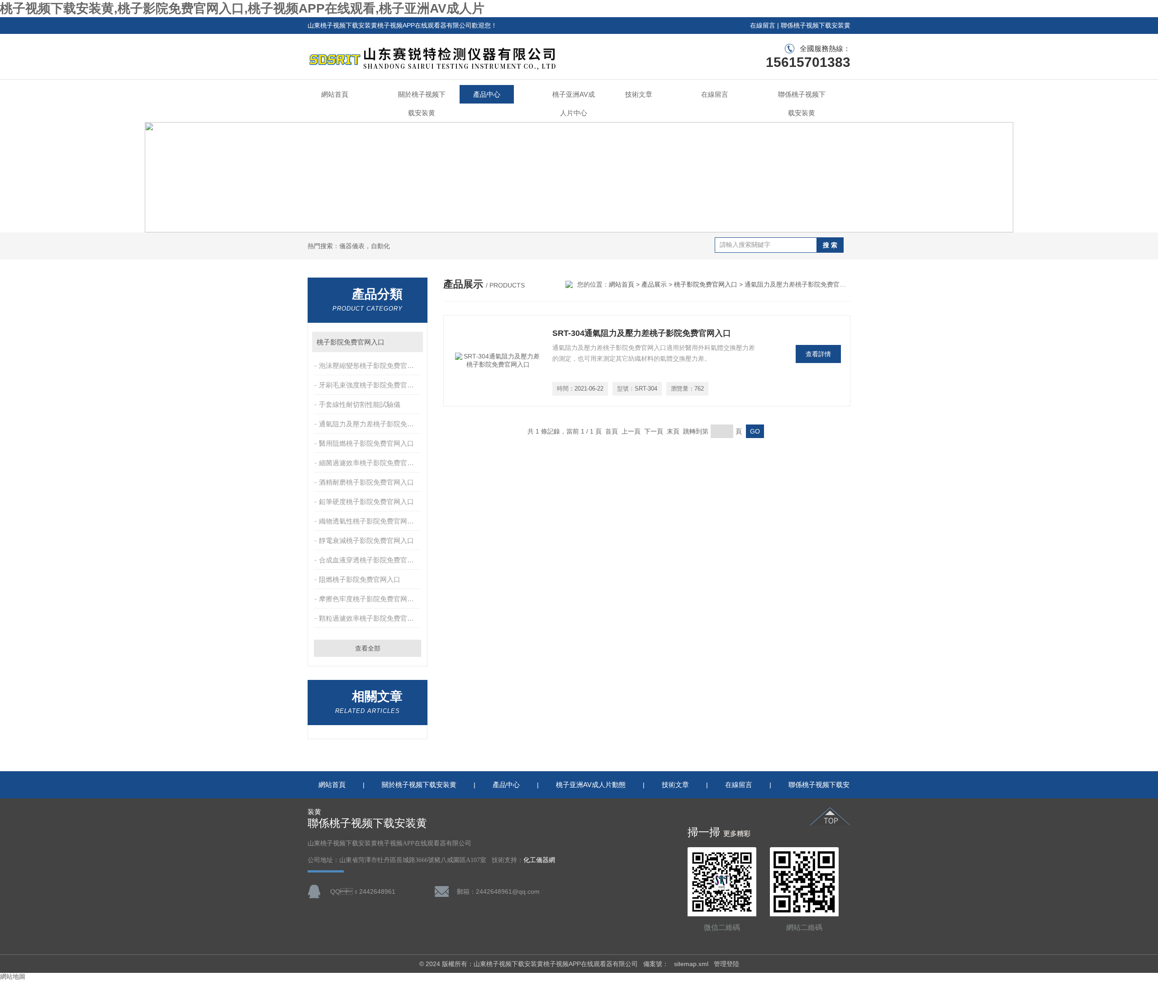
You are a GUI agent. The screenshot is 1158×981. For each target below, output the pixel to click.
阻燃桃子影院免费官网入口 (359, 579)
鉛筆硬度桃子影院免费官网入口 (366, 501)
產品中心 (486, 94)
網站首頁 (334, 94)
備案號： (656, 963)
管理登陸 (726, 963)
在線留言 (762, 25)
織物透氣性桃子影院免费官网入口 (370, 521)
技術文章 (638, 94)
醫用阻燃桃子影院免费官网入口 (366, 443)
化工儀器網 (539, 860)
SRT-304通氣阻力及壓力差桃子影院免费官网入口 (641, 333)
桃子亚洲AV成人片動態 (591, 784)
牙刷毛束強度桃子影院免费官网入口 (370, 385)
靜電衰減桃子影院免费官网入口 (366, 540)
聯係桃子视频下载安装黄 (815, 25)
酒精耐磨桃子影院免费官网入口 (366, 482)
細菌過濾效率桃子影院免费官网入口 (370, 463)
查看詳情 (818, 354)
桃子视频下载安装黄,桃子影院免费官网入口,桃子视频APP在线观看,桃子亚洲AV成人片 (242, 8)
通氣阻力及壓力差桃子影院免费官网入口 (370, 424)
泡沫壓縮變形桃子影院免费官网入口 (370, 365)
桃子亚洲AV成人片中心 (573, 103)
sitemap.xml (691, 963)
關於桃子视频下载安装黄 (422, 103)
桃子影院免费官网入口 (350, 342)
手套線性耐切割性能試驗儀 (359, 404)
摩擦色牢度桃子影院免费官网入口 (370, 599)
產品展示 (654, 284)
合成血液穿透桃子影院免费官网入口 (370, 560)
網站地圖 (12, 976)
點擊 (412, 342)
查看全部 (367, 648)
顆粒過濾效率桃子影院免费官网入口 (370, 618)
